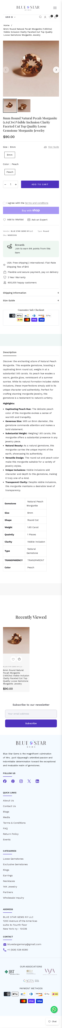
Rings (6, 869)
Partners (8, 892)
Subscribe (31, 723)
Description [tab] (9, 352)
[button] (40, 17)
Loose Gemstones (13, 858)
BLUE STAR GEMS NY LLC (12, 666)
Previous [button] (5, 70)
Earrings (8, 875)
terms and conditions (36, 203)
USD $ (9, 17)
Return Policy (11, 834)
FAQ (5, 828)
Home (6, 25)
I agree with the (27, 203)
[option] (31, 69)
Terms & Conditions (14, 822)
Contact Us (9, 806)
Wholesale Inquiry (13, 897)
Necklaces (9, 881)
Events (7, 839)
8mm (9, 155)
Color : (11, 164)
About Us (8, 800)
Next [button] (56, 70)
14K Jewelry (10, 886)
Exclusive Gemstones (15, 864)
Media (6, 817)
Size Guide (53, 147)
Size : (9, 147)
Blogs (6, 811)
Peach (9, 172)
